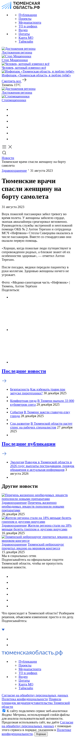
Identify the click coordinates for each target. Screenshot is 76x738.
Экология (17, 462)
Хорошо (41, 734)
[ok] (12, 115)
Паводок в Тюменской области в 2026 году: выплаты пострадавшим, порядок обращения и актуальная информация (42, 466)
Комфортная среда (23, 401)
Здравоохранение (14, 170)
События (16, 412)
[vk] (12, 109)
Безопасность (19, 389)
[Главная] (21, 7)
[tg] (12, 121)
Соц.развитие (20, 423)
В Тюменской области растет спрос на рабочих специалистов (41, 425)
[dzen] (12, 139)
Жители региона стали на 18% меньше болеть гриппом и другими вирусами (37, 527)
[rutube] (12, 133)
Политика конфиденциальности (25, 699)
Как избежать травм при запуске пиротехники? (37, 391)
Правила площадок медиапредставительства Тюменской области (36, 702)
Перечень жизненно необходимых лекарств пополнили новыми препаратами (33, 506)
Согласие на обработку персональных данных (35, 695)
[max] (12, 127)
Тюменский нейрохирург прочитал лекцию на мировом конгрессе (33, 546)
